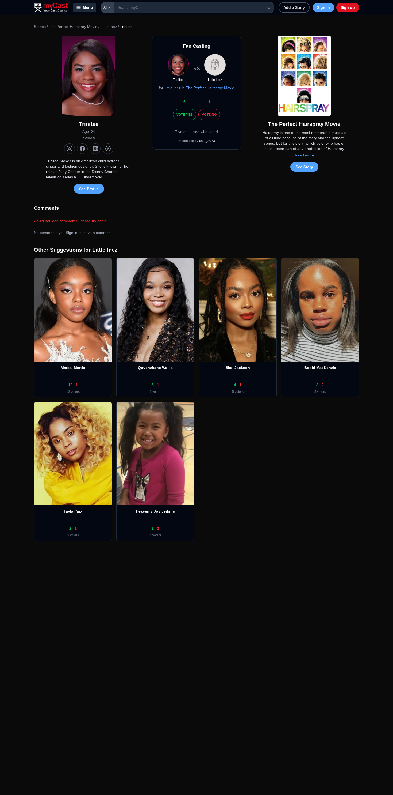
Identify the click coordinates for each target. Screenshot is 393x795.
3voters (73, 535)
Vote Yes (184, 114)
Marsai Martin (73, 368)
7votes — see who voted (196, 132)
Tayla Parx (73, 511)
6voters (155, 392)
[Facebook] (82, 148)
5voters (238, 392)
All (105, 7)
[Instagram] (69, 148)
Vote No (209, 114)
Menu (88, 7)
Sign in (323, 7)
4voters (155, 535)
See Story (304, 167)
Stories (40, 26)
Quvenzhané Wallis (155, 368)
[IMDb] (95, 148)
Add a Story (294, 7)
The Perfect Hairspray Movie (73, 26)
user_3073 (207, 141)
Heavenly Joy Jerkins (155, 511)
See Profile (89, 189)
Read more (304, 155)
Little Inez (109, 26)
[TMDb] (108, 148)
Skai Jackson (238, 368)
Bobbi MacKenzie (320, 368)
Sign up (348, 7)
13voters (73, 392)
